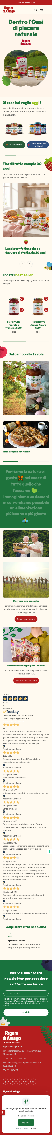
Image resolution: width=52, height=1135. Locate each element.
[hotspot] (41, 224)
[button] (2, 1112)
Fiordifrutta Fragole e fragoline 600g (13, 325)
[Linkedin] (33, 1081)
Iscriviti (26, 1012)
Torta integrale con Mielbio (16, 452)
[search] (36, 9)
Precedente (8, 721)
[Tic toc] (19, 1081)
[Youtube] (26, 1081)
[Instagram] (12, 1081)
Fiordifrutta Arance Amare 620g (38, 325)
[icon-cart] (42, 9)
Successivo (18, 721)
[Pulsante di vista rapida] (22, 310)
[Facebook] (6, 1081)
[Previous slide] (22, 264)
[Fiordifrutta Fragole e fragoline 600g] (14, 307)
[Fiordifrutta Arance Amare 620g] (38, 307)
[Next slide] (30, 264)
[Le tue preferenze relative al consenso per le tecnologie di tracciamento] (49, 851)
